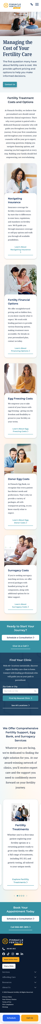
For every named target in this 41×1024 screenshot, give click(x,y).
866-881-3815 (11, 949)
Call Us (30, 1018)
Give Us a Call (20, 646)
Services (6, 972)
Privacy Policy (7, 997)
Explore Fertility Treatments (20, 880)
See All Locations (19, 705)
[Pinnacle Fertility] (12, 6)
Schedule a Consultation (20, 637)
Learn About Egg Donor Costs (20, 521)
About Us (6, 987)
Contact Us (10, 84)
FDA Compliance (8, 1004)
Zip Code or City (10, 687)
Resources (7, 982)
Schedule (11, 1018)
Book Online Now (11, 959)
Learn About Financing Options (20, 349)
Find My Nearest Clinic (19, 698)
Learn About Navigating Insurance (20, 248)
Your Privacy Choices (9, 999)
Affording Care (9, 977)
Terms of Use (6, 1002)
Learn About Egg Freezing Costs (20, 430)
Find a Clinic (9, 966)
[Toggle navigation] (37, 4)
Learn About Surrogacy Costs (20, 605)
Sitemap (5, 1007)
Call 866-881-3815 (20, 927)
